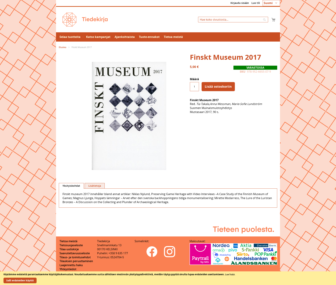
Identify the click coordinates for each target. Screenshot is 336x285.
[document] (168, 278)
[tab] (71, 186)
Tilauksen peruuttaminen (76, 261)
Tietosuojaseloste (71, 245)
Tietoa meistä (68, 241)
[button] (271, 3)
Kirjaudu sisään (239, 3)
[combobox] (233, 19)
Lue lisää (230, 274)
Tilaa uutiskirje (69, 249)
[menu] (168, 37)
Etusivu (62, 47)
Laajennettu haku (71, 265)
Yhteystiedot (67, 269)
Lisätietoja (94, 185)
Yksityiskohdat (71, 185)
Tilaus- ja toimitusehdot (75, 257)
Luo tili (255, 3)
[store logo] (85, 20)
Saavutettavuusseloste (74, 253)
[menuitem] (70, 37)
